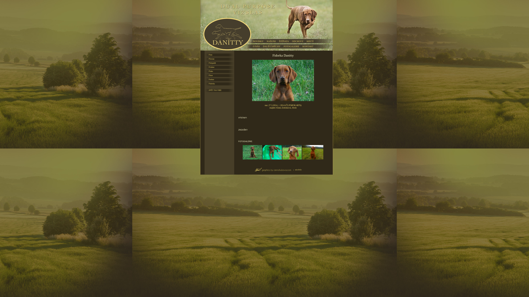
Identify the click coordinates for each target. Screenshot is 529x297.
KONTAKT (308, 46)
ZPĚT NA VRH (215, 90)
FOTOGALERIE (291, 46)
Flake (211, 71)
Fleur (211, 75)
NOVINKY (258, 41)
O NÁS (256, 46)
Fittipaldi (212, 63)
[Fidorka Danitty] (252, 159)
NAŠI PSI (271, 41)
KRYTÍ (310, 41)
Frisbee (211, 67)
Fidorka (212, 84)
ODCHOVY (297, 41)
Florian (211, 59)
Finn (210, 55)
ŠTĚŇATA (284, 41)
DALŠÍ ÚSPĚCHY (271, 46)
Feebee (211, 80)
